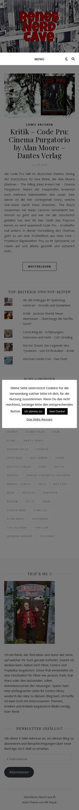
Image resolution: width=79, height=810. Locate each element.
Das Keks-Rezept (39, 419)
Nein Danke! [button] (57, 411)
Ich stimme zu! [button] (33, 411)
